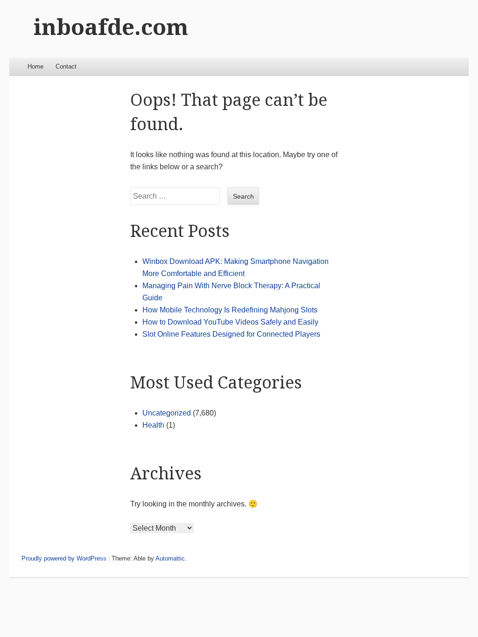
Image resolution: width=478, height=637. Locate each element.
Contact (66, 66)
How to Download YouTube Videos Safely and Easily (230, 322)
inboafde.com (111, 27)
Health (153, 425)
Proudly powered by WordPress (63, 558)
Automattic (170, 558)
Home (35, 66)
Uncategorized (166, 413)
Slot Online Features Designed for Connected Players (231, 334)
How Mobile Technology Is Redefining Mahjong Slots (229, 310)
